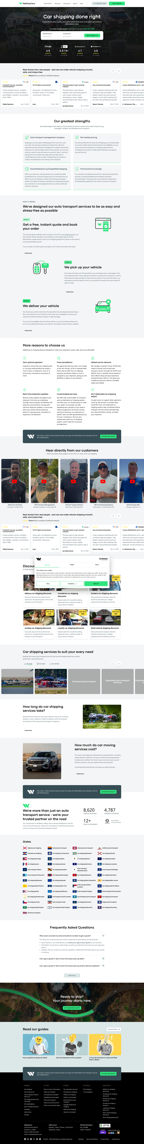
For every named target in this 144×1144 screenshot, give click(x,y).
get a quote (91, 35)
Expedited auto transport (51, 1097)
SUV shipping (87, 1089)
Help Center (27, 1112)
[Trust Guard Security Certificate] (110, 1125)
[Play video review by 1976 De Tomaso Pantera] (74, 481)
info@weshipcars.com (35, 1134)
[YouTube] (37, 1139)
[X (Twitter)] (34, 1139)
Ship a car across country (51, 1103)
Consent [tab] (47, 565)
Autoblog (27, 1109)
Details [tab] (72, 564)
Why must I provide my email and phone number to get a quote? (65, 936)
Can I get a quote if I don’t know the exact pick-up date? (62, 959)
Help (81, 3)
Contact (26, 1115)
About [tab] (97, 564)
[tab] (28, 664)
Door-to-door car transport (52, 1089)
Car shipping (28, 1089)
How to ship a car (29, 1092)
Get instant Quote (108, 436)
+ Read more (28, 253)
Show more (72, 975)
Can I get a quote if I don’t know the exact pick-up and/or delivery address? (70, 966)
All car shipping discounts (110, 1117)
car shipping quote (68, 235)
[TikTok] (40, 1139)
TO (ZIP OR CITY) (67, 33)
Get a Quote (116, 3)
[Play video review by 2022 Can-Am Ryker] (15, 481)
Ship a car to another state (52, 1105)
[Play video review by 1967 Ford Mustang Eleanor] (103, 481)
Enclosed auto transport (51, 1095)
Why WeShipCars (29, 1104)
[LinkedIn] (25, 1139)
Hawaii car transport (70, 1112)
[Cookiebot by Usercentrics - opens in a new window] (100, 559)
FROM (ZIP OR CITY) (47, 33)
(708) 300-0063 (88, 29)
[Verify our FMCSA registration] (112, 822)
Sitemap (81, 1139)
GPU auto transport (50, 1100)
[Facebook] (31, 1139)
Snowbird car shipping (70, 1092)
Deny (48, 583)
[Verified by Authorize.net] (114, 1131)
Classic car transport (70, 1097)
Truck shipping (87, 1092)
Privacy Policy (105, 1139)
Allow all (95, 583)
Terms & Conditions (92, 1139)
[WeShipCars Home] (27, 3)
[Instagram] (28, 1139)
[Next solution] (118, 663)
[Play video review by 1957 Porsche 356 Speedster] (44, 481)
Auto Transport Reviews (31, 1107)
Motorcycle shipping (70, 1109)
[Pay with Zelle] (103, 1131)
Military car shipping (70, 1095)
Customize (71, 583)
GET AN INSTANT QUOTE (72, 1008)
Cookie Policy (116, 1139)
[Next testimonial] (118, 71)
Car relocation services (71, 1089)
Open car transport (49, 1092)
